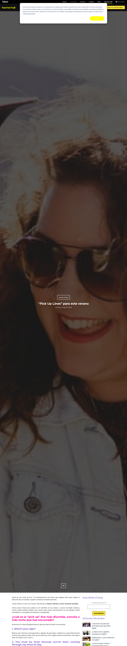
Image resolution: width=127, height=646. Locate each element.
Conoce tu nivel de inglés (114, 7)
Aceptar (97, 18)
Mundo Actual (63, 297)
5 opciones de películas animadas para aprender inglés (101, 626)
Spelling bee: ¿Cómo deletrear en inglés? (103, 639)
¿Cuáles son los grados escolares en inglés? (100, 633)
